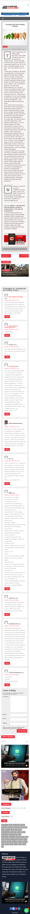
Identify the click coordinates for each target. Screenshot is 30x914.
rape (3, 844)
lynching (20, 839)
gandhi (23, 832)
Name (5, 714)
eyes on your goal (6, 832)
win (2, 846)
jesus (3, 839)
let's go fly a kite (13, 839)
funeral (18, 832)
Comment (6, 696)
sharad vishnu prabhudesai (11, 326)
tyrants (24, 844)
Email (4, 718)
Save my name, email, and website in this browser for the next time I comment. (13, 728)
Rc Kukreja (12, 366)
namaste (4, 841)
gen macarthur (5, 834)
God (20, 834)
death (20, 829)
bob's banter (7, 248)
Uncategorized (15, 273)
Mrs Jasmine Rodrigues (16, 297)
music (25, 839)
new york (14, 841)
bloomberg (4, 827)
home (23, 837)
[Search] (26, 742)
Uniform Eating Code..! (13, 277)
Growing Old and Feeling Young (19, 248)
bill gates (22, 825)
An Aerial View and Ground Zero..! (24, 256)
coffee (12, 829)
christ (3, 829)
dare (16, 829)
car (19, 827)
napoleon (9, 841)
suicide (16, 844)
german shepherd (13, 834)
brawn (15, 827)
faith (12, 832)
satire (9, 273)
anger (10, 825)
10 (24, 49)
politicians (25, 841)
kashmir (7, 839)
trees (20, 844)
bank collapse (16, 825)
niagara (19, 841)
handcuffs (18, 837)
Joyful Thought (5, 46)
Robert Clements (17, 49)
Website (5, 723)
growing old (11, 837)
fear (15, 832)
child (26, 827)
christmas (8, 829)
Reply (7, 316)
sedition (7, 844)
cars (22, 827)
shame (11, 844)
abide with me (5, 825)
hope (27, 837)
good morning (5, 837)
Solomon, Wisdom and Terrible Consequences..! (5, 256)
